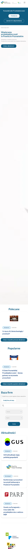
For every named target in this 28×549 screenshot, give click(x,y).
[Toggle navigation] (24, 2)
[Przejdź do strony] (12, 536)
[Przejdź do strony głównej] (5, 2)
